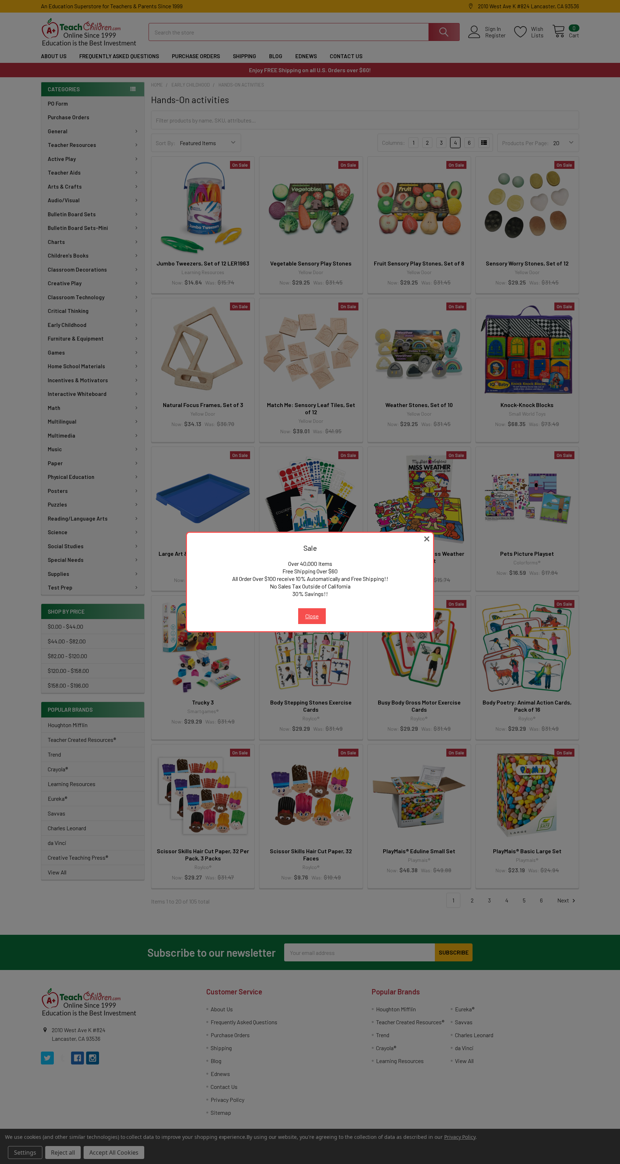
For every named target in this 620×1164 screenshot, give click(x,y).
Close (312, 616)
